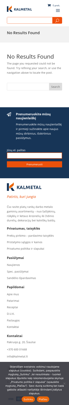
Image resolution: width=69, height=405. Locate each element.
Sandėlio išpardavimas (21, 278)
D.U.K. (11, 313)
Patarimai (13, 301)
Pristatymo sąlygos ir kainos (24, 242)
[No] (64, 383)
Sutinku (28, 399)
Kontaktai (13, 327)
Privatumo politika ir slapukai (25, 248)
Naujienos (13, 265)
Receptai (12, 307)
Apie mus (13, 294)
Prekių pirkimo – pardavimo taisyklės (30, 235)
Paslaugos (13, 320)
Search (57, 20)
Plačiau (43, 399)
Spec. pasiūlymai (18, 271)
